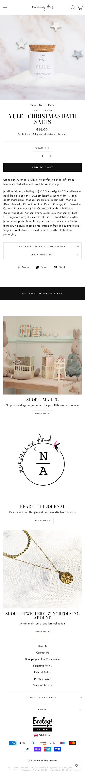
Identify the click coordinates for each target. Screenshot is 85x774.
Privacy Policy (42, 679)
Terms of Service (42, 685)
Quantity (42, 147)
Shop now (42, 631)
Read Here (43, 520)
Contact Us (42, 652)
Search (42, 646)
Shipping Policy (42, 666)
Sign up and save (42, 697)
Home (32, 105)
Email (42, 709)
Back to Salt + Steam (45, 293)
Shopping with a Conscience (42, 246)
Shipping (37, 134)
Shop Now (42, 413)
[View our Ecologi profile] (42, 725)
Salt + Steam (46, 105)
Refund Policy (42, 672)
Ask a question (42, 254)
